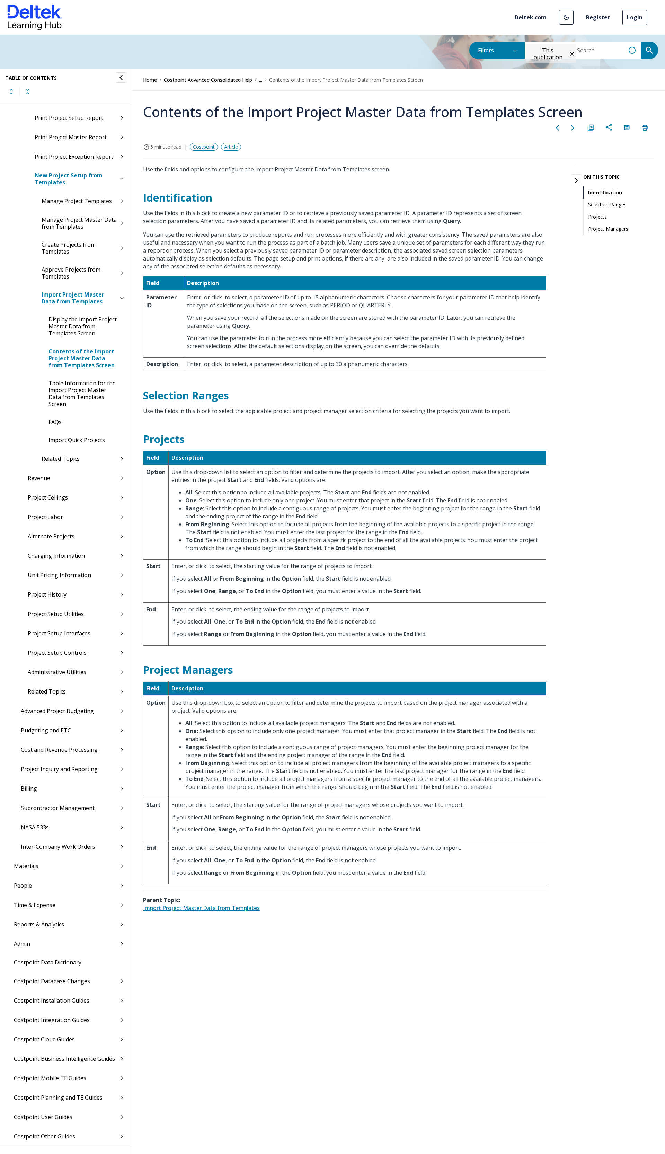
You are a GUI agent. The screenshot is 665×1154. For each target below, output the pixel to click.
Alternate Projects (51, 536)
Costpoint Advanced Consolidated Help (208, 80)
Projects (597, 216)
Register (598, 17)
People (23, 885)
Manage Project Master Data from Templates (79, 223)
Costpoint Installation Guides (51, 1000)
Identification (605, 192)
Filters (486, 50)
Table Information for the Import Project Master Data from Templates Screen (82, 393)
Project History (47, 594)
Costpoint (204, 146)
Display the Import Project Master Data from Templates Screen (82, 326)
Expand (11, 91)
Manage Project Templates (77, 200)
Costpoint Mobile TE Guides (50, 1078)
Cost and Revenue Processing (59, 749)
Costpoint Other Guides (44, 1136)
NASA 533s (35, 827)
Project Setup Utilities (56, 613)
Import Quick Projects (76, 440)
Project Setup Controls (57, 652)
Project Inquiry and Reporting (59, 769)
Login (634, 17)
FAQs (55, 422)
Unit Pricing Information (59, 575)
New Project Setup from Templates (69, 179)
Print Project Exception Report (74, 156)
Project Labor (45, 516)
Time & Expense (34, 904)
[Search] (649, 50)
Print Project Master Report (71, 137)
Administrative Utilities (57, 672)
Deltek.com (531, 17)
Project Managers (608, 229)
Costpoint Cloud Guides (44, 1039)
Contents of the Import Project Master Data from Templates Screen (81, 358)
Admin (22, 943)
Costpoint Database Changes (52, 981)
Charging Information (56, 555)
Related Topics (61, 458)
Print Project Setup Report (69, 117)
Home (150, 80)
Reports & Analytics (39, 924)
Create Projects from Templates (69, 248)
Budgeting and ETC (46, 730)
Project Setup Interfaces (59, 633)
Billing (29, 788)
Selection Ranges (607, 204)
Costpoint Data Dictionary (47, 962)
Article (231, 146)
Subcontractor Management (58, 807)
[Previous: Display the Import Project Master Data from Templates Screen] (558, 128)
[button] (566, 17)
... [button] (260, 80)
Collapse (27, 91)
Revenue (39, 478)
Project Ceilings (48, 497)
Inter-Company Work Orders (58, 846)
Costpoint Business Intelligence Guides (64, 1058)
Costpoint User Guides (43, 1116)
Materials (26, 866)
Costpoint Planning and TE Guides (58, 1097)
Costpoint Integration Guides (52, 1019)
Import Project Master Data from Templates (73, 298)
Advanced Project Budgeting (57, 710)
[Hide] (121, 77)
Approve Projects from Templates (71, 273)
